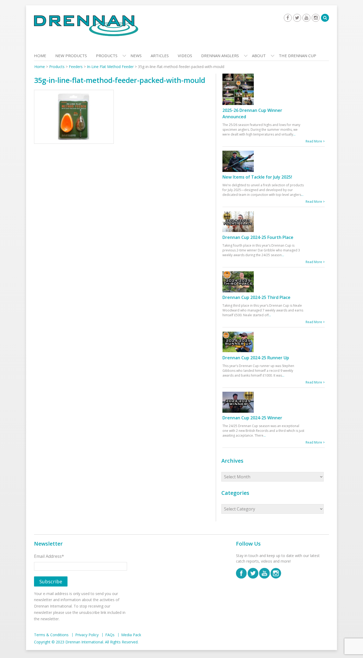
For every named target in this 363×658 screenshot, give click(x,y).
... (294, 134)
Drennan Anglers (220, 55)
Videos (185, 55)
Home (40, 55)
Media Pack (131, 635)
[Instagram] (316, 18)
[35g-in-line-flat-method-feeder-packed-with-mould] (74, 118)
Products (106, 55)
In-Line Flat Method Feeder (110, 66)
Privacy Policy (87, 635)
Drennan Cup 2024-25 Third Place (256, 297)
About (259, 55)
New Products (71, 55)
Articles (160, 55)
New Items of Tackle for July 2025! (257, 177)
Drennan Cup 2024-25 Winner (252, 418)
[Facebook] (288, 18)
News (136, 55)
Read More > (315, 141)
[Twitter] (297, 18)
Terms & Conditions (51, 635)
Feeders (76, 66)
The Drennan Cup (297, 55)
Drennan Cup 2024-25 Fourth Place (257, 237)
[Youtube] (306, 18)
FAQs (110, 635)
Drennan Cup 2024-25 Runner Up (255, 358)
